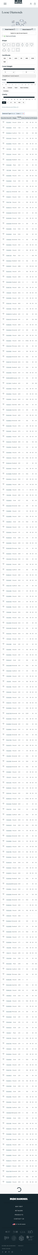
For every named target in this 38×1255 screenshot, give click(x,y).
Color (23, 118)
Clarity (27, 118)
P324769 (9, 740)
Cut (30, 118)
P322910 (8, 751)
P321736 (8, 202)
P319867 (8, 772)
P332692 (9, 1091)
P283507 (8, 266)
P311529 (9, 639)
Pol (33, 118)
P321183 (9, 948)
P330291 (8, 820)
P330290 (9, 697)
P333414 (8, 458)
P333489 (9, 1011)
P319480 (8, 165)
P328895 (9, 1155)
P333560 (9, 452)
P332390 (9, 1022)
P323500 (8, 181)
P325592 (9, 878)
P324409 (9, 1176)
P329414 (8, 442)
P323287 (8, 431)
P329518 (8, 1059)
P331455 (8, 687)
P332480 (9, 591)
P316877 (8, 197)
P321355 (8, 761)
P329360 (9, 719)
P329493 (9, 426)
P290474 (9, 207)
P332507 (8, 341)
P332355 (8, 1097)
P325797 (9, 362)
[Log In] (30, 3)
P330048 (9, 830)
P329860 (9, 144)
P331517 (9, 1033)
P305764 (9, 287)
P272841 (8, 383)
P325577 (8, 1166)
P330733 (8, 969)
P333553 (8, 655)
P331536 (8, 309)
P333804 (9, 245)
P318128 (9, 974)
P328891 (8, 511)
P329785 (9, 852)
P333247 (9, 660)
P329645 (9, 1150)
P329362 (9, 857)
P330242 (9, 825)
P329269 (9, 410)
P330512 (8, 995)
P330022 (8, 836)
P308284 (9, 325)
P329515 (8, 399)
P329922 (9, 1054)
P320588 (8, 926)
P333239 (9, 910)
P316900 (8, 223)
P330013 (8, 277)
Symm (36, 118)
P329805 (9, 1134)
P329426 (9, 601)
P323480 (9, 628)
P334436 (9, 985)
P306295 (9, 979)
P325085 (8, 607)
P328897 (9, 724)
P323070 (8, 745)
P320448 (9, 766)
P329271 (8, 404)
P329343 (9, 862)
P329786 (9, 1139)
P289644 (9, 798)
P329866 (9, 708)
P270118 (9, 149)
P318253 (8, 239)
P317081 (9, 170)
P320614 (8, 1075)
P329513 (8, 250)
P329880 (9, 841)
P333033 (8, 804)
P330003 (8, 175)
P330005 (8, 229)
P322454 (9, 884)
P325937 (9, 553)
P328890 (9, 729)
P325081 (8, 612)
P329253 (9, 932)
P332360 (9, 356)
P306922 (9, 905)
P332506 (9, 372)
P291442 (8, 793)
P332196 (8, 1107)
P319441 (8, 916)
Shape (14, 118)
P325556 (9, 942)
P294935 (9, 282)
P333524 (9, 261)
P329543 (9, 538)
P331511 (9, 681)
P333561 (8, 649)
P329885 (9, 516)
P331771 (9, 953)
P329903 (9, 234)
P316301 (9, 293)
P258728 (8, 255)
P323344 (9, 271)
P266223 (9, 990)
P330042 (9, 532)
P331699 (8, 937)
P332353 (8, 1102)
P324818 (8, 623)
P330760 (9, 1043)
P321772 (8, 191)
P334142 (8, 346)
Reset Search (9, 29)
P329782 (9, 1145)
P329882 (9, 596)
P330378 (8, 1129)
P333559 (9, 388)
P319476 (8, 319)
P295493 (9, 378)
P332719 (8, 585)
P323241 (8, 154)
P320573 (8, 1081)
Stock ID (8, 118)
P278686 (9, 474)
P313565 (8, 900)
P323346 (9, 415)
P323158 (8, 958)
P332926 (9, 1017)
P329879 (9, 846)
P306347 (9, 575)
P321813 (9, 756)
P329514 (8, 522)
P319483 (8, 367)
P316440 (8, 303)
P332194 (8, 671)
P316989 (8, 894)
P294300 (9, 159)
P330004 (9, 128)
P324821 (8, 617)
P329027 (9, 868)
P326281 (8, 1001)
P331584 (8, 814)
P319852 (8, 889)
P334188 (8, 644)
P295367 (9, 788)
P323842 (9, 330)
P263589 (9, 543)
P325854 (9, 436)
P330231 (8, 1049)
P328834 (9, 420)
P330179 (8, 703)
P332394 (9, 506)
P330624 (9, 133)
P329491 (8, 564)
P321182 (9, 495)
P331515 (9, 1118)
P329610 (8, 500)
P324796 (9, 1171)
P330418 (8, 692)
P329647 (9, 921)
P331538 (8, 676)
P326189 (8, 735)
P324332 (9, 569)
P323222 (8, 633)
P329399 (9, 218)
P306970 (9, 314)
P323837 (8, 122)
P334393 (9, 963)
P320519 (8, 447)
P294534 (9, 479)
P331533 (8, 1113)
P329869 (9, 484)
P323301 (8, 1065)
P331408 (8, 1123)
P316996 (9, 213)
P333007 (8, 580)
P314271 (9, 777)
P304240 (9, 527)
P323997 (9, 1182)
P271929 (8, 186)
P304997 (9, 468)
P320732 (8, 1070)
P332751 (8, 809)
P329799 (9, 713)
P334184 (8, 559)
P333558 (8, 351)
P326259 (9, 548)
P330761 (8, 1038)
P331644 (8, 1027)
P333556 (9, 335)
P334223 (9, 138)
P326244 (9, 463)
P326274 (9, 1160)
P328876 (9, 873)
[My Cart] (35, 3)
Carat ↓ (19, 118)
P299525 (9, 1006)
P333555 (8, 298)
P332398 (9, 665)
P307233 (8, 782)
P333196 (8, 1086)
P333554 (9, 394)
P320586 (9, 490)
